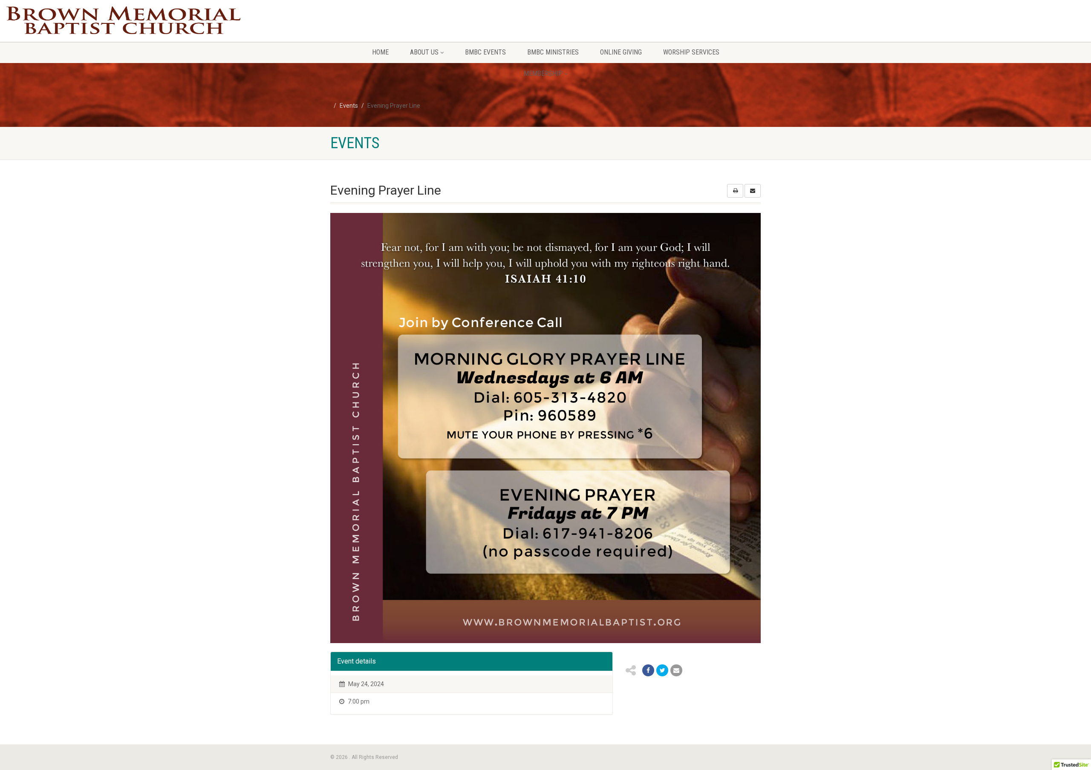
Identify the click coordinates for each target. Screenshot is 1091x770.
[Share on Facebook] (648, 670)
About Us (424, 52)
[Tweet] (662, 670)
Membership (543, 73)
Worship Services (691, 52)
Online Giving (621, 52)
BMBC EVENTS (485, 52)
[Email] (676, 670)
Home (380, 52)
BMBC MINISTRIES (553, 52)
